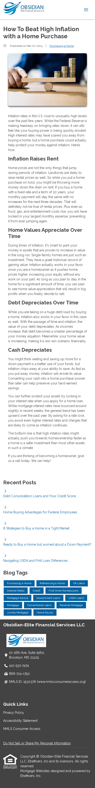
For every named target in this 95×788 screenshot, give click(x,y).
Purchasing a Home (62, 46)
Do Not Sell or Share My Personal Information (37, 743)
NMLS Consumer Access (21, 729)
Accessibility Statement (20, 721)
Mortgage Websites (35, 771)
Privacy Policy (13, 712)
